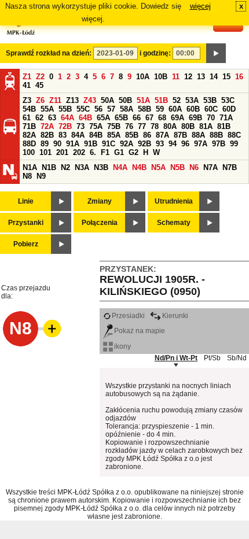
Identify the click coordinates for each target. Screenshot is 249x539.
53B (210, 100)
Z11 (55, 100)
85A (113, 135)
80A (170, 126)
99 (234, 143)
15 (226, 76)
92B (144, 143)
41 (27, 85)
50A (107, 100)
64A (67, 117)
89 (45, 143)
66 (137, 117)
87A (162, 135)
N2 (65, 167)
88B (216, 135)
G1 (119, 152)
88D (29, 143)
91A (72, 143)
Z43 (89, 100)
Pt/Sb (212, 358)
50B (125, 100)
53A (192, 100)
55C (83, 109)
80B (188, 126)
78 (155, 126)
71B (29, 126)
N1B (49, 167)
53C (228, 100)
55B (65, 109)
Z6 (40, 100)
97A (200, 143)
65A (103, 117)
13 (201, 76)
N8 (27, 176)
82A (29, 135)
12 (188, 76)
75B (113, 126)
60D (229, 109)
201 (62, 152)
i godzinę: (155, 53)
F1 (105, 152)
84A (78, 135)
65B (121, 117)
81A (206, 126)
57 (111, 109)
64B (85, 117)
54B (29, 109)
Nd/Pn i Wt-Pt (176, 358)
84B (95, 135)
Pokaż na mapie (139, 331)
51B (161, 100)
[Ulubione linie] (48, 328)
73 (80, 126)
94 (173, 143)
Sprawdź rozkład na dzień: (48, 53)
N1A (30, 167)
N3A (82, 167)
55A (47, 109)
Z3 (27, 100)
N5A (158, 167)
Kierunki (175, 316)
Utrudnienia (174, 201)
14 (214, 76)
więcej (200, 6)
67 (149, 117)
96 (185, 143)
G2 (133, 152)
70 (211, 117)
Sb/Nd (237, 358)
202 (79, 152)
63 (52, 117)
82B (47, 135)
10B (160, 76)
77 (142, 126)
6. (93, 152)
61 (27, 117)
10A (142, 76)
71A (226, 117)
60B (193, 109)
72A (47, 126)
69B (195, 117)
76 (129, 126)
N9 (41, 176)
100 (29, 152)
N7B (229, 167)
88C (234, 135)
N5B (177, 167)
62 (39, 117)
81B (223, 126)
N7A (210, 167)
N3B (101, 167)
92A (126, 143)
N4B (139, 167)
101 (45, 152)
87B (180, 135)
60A (175, 109)
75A (95, 126)
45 (39, 85)
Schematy (174, 223)
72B (65, 126)
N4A (120, 167)
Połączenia (100, 223)
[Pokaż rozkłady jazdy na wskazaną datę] (216, 53)
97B (218, 143)
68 (162, 117)
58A (126, 109)
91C (108, 143)
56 (98, 109)
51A (143, 100)
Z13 (72, 100)
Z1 (27, 76)
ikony (122, 346)
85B (131, 135)
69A (177, 117)
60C (211, 109)
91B (90, 143)
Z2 (40, 76)
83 (62, 135)
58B (144, 109)
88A (198, 135)
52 (177, 100)
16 (239, 76)
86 (147, 135)
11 (176, 76)
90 (57, 143)
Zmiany (99, 201)
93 (160, 143)
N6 (194, 167)
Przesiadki (128, 316)
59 (160, 109)
